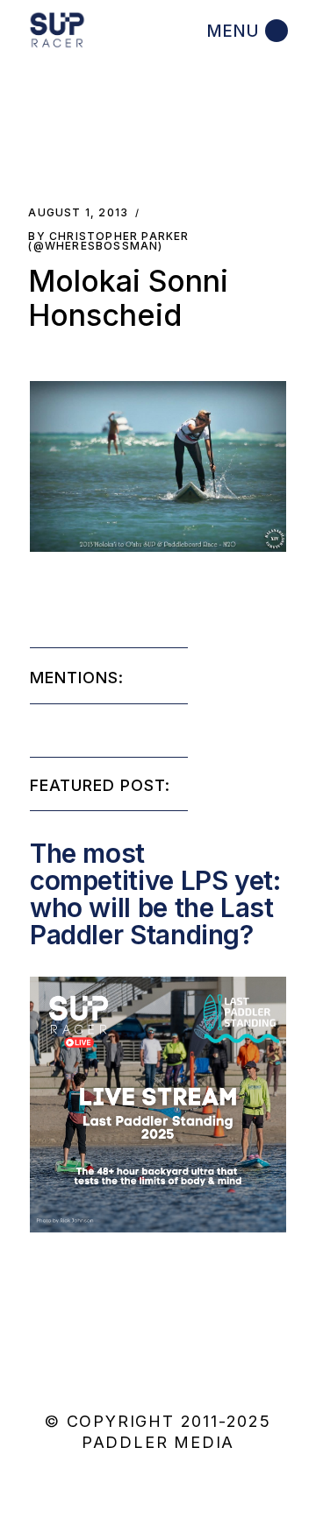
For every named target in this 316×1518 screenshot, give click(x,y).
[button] (158, 466)
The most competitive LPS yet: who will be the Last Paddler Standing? (155, 893)
